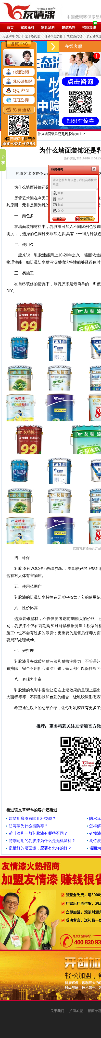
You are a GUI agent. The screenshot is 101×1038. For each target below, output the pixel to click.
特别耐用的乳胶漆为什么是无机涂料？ (42, 841)
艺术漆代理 (32, 36)
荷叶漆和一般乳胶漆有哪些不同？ (38, 833)
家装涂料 (27, 27)
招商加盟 (89, 27)
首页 (10, 27)
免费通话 (86, 219)
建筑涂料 (69, 27)
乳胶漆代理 (74, 36)
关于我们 (57, 1011)
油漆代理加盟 (53, 36)
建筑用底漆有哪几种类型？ (32, 818)
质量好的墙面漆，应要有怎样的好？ (40, 848)
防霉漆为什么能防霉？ (28, 826)
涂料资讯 (70, 158)
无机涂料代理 (11, 36)
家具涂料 (48, 27)
